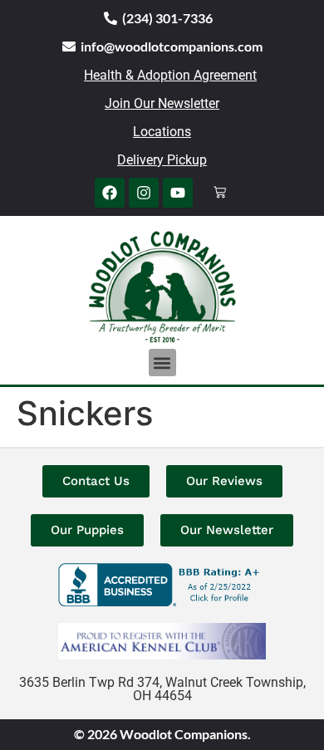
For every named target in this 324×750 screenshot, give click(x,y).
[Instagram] (144, 193)
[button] (162, 362)
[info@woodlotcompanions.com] (69, 46)
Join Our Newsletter (162, 103)
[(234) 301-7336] (110, 18)
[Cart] (219, 192)
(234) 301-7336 (167, 18)
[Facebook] (110, 193)
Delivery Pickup (162, 160)
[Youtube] (178, 193)
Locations (162, 132)
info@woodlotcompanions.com (172, 46)
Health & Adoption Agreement (170, 75)
